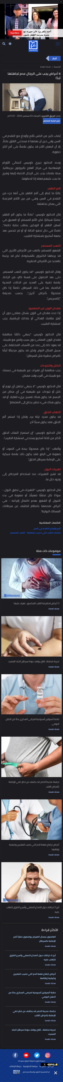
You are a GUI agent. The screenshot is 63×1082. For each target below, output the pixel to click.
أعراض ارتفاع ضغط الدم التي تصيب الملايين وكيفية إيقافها (34, 976)
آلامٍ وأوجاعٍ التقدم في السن (47, 528)
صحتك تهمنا (53, 608)
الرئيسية (57, 67)
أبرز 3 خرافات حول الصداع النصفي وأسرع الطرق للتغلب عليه (33, 957)
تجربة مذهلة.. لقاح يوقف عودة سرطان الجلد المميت (34, 1032)
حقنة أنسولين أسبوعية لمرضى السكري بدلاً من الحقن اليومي (32, 994)
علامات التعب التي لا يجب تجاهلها (44, 533)
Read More (15, 33)
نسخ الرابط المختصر (51, 121)
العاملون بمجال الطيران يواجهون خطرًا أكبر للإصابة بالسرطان (34, 939)
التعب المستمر (17, 533)
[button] (61, 1)
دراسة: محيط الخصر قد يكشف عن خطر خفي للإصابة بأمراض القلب (34, 1013)
